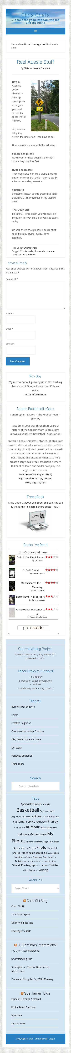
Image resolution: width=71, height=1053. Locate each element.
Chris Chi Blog (37, 901)
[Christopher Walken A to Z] (12, 616)
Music (43, 834)
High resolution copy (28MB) (35, 478)
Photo (41, 847)
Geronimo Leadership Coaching (27, 731)
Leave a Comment (41, 68)
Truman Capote (38, 573)
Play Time (16, 1015)
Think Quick (17, 764)
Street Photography (25, 865)
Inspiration (46, 827)
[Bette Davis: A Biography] (12, 604)
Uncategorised (30, 248)
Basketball (27, 810)
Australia (29, 251)
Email (9, 328)
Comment (12, 279)
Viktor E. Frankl (38, 590)
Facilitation (41, 821)
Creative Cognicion (21, 723)
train (47, 866)
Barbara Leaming (38, 600)
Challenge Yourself (21, 931)
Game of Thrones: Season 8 (26, 999)
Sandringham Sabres (23, 857)
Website (10, 344)
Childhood (27, 817)
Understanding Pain (21, 959)
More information (35, 482)
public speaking (37, 853)
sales (56, 853)
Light (54, 828)
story (53, 861)
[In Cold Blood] (12, 577)
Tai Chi (41, 866)
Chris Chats (35, 15)
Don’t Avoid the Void (22, 922)
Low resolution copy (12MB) (35, 474)
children (37, 816)
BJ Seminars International (37, 945)
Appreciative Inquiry (31, 804)
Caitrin (14, 715)
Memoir (34, 834)
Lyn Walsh (16, 747)
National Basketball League (37, 842)
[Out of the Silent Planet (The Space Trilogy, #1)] (12, 564)
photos (16, 853)
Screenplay (37, 857)
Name (10, 313)
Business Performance (23, 706)
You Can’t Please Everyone (25, 950)
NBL (52, 842)
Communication (51, 816)
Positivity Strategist (21, 755)
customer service (24, 821)
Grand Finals (19, 828)
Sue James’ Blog (37, 993)
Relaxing (49, 853)
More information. (35, 394)
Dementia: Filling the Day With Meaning (32, 979)
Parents (32, 848)
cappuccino (16, 817)
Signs (45, 857)
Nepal (56, 842)
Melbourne (23, 834)
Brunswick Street (47, 811)
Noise (16, 848)
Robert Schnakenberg (38, 617)
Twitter (54, 865)
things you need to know (23, 254)
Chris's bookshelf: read (33, 552)
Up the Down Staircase (23, 1007)
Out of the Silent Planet (30, 557)
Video (25, 870)
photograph (52, 848)
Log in (52, 1039)
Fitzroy (53, 821)
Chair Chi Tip (18, 906)
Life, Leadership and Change (26, 739)
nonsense (23, 848)
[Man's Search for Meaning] (12, 590)
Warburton (33, 870)
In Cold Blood (31, 570)
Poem (24, 852)
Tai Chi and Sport (20, 914)
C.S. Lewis (38, 561)
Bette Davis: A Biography (30, 596)
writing (43, 870)
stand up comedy (42, 861)
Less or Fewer (18, 1023)
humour (51, 251)
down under (40, 251)
